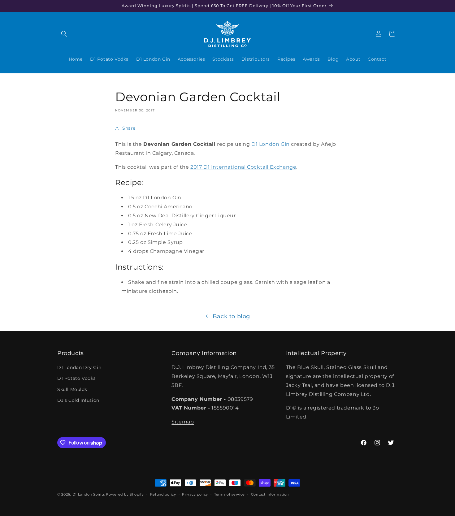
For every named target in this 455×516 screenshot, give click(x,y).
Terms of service (229, 494)
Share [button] (129, 128)
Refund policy (163, 494)
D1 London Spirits (88, 494)
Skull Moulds (72, 389)
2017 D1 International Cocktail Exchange (243, 167)
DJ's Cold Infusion (78, 400)
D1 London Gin (270, 144)
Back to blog (231, 316)
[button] (64, 34)
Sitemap (182, 422)
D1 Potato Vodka (76, 378)
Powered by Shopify (125, 494)
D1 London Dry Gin (79, 367)
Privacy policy (195, 494)
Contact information (270, 494)
